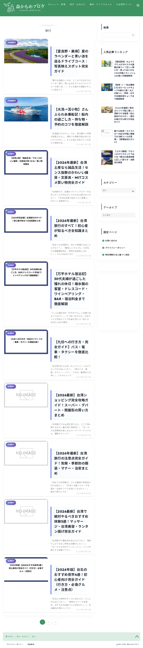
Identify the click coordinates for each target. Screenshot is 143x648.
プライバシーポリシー (115, 248)
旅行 (33, 636)
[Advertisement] (122, 305)
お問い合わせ (111, 240)
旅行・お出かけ (77, 4)
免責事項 (31, 644)
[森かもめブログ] (24, 12)
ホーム (40, 4)
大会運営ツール (124, 4)
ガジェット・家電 (57, 4)
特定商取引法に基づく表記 (117, 254)
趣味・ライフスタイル (101, 4)
